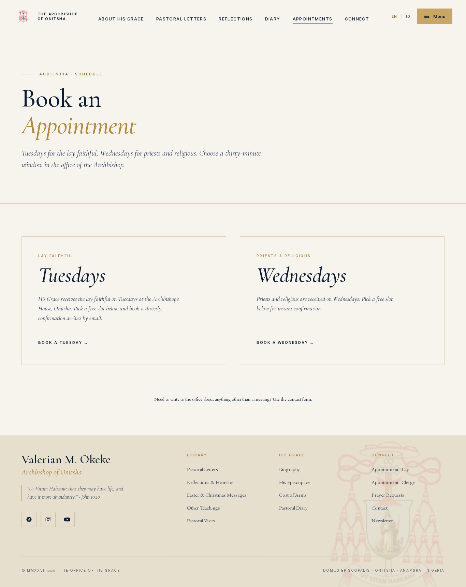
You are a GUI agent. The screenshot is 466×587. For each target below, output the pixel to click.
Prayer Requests (388, 494)
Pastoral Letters (202, 469)
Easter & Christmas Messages (216, 494)
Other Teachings (203, 507)
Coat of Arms (293, 494)
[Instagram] (48, 519)
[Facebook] (29, 519)
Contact (380, 507)
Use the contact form (292, 399)
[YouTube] (67, 519)
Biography (289, 469)
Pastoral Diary (293, 507)
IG (408, 16)
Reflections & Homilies (210, 482)
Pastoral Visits (201, 520)
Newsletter (382, 520)
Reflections (235, 18)
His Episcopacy (294, 482)
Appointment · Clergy (393, 482)
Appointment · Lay (390, 469)
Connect (357, 18)
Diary (272, 18)
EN (394, 16)
